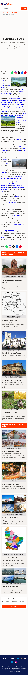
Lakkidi (21, 102)
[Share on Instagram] (15, 72)
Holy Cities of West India (10, 518)
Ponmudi (15, 102)
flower (6, 163)
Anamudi (3, 172)
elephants (13, 221)
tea (24, 150)
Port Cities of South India (10, 587)
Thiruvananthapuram (17, 115)
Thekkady (3, 102)
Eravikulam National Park (8, 184)
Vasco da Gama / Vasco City (11, 380)
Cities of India (14, 12)
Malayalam (22, 147)
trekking (17, 196)
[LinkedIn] (12, 662)
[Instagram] (16, 662)
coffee (2, 237)
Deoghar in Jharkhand (9, 321)
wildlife (17, 100)
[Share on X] (19, 72)
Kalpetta (18, 108)
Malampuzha (19, 104)
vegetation (9, 100)
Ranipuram (4, 111)
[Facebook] (18, 658)
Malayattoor (11, 108)
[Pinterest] (25, 658)
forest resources (15, 98)
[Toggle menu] (26, 3)
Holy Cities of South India (10, 484)
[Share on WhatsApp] (12, 72)
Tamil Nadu (16, 182)
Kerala (2, 80)
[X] (22, 658)
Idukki (7, 104)
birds (4, 91)
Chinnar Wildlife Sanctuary (15, 178)
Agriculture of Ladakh (9, 412)
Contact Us (5, 658)
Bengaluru (8, 115)
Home (2, 12)
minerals (3, 100)
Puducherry (19, 117)
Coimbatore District (6, 182)
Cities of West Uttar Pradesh (12, 558)
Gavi (16, 106)
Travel (7, 12)
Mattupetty (4, 106)
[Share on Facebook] (22, 72)
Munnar (22, 100)
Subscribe (14, 606)
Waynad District (9, 230)
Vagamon (9, 102)
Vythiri (3, 104)
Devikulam (19, 121)
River (7, 143)
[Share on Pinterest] (25, 72)
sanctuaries (19, 139)
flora (2, 191)
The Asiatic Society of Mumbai (12, 353)
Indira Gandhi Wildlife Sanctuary (10, 180)
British (5, 159)
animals (23, 89)
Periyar (11, 143)
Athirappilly (22, 106)
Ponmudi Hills (11, 202)
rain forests (17, 215)
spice (19, 150)
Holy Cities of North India (11, 451)
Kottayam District (18, 224)
